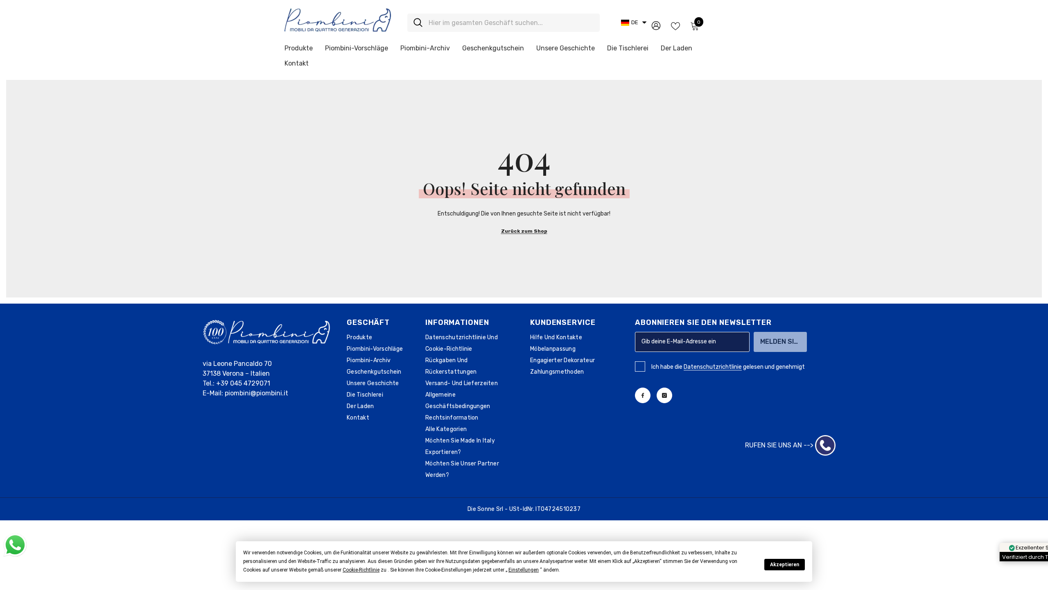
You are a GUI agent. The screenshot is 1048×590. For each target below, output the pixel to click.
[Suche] (503, 23)
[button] (361, 570)
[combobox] (511, 23)
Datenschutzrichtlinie (713, 366)
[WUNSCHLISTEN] (675, 25)
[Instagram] (664, 395)
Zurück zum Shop (524, 231)
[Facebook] (642, 395)
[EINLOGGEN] (656, 25)
